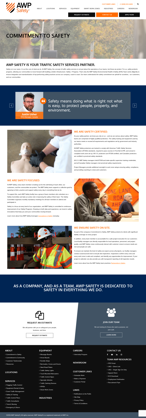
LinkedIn (117, 355)
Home (8, 20)
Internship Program (80, 354)
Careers (120, 8)
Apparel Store (112, 373)
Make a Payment (80, 378)
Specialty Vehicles (46, 380)
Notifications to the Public (82, 394)
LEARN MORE (111, 335)
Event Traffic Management (15, 391)
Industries (108, 8)
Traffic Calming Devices (48, 383)
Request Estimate (81, 15)
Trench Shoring (11, 404)
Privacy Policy (78, 400)
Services (62, 8)
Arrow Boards (44, 357)
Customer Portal (79, 382)
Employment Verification (116, 379)
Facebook (107, 355)
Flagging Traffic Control (14, 385)
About (39, 8)
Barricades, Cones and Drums (50, 364)
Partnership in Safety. (118, 263)
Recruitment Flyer (114, 382)
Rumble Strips (45, 361)
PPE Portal (111, 363)
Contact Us (107, 15)
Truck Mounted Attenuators (49, 374)
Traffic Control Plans (13, 398)
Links (76, 390)
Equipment (75, 8)
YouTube (112, 355)
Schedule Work (79, 375)
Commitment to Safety (13, 354)
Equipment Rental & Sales (15, 388)
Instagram (121, 355)
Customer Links (108, 4)
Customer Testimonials (14, 361)
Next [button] (135, 105)
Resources (10, 364)
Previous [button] (11, 105)
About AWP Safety (19, 20)
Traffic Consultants (12, 401)
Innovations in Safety (45, 216)
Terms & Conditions (80, 403)
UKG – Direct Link (114, 366)
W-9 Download (113, 376)
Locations (50, 8)
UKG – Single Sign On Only (117, 370)
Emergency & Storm (13, 407)
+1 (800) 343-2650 (126, 4)
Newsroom (133, 8)
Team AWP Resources (119, 359)
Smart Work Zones (92, 8)
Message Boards (46, 354)
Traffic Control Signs (47, 377)
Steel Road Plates (46, 367)
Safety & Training (12, 394)
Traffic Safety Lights (47, 370)
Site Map (77, 397)
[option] (73, 105)
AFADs (42, 386)
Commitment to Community (15, 357)
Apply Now (129, 15)
